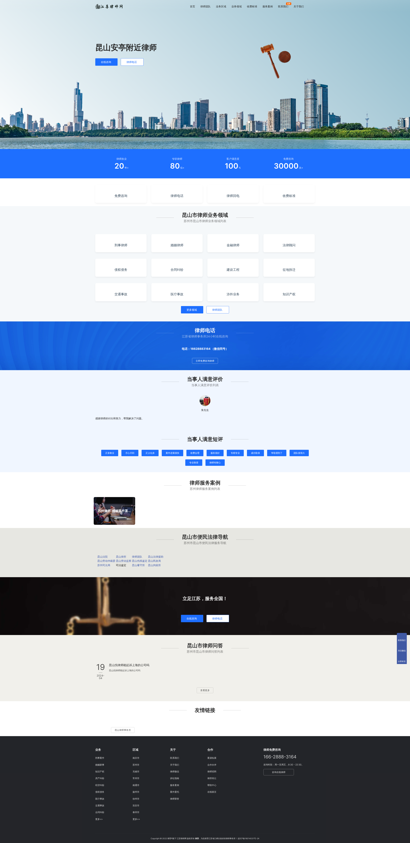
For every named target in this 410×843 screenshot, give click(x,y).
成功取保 (255, 453)
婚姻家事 (99, 764)
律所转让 (211, 778)
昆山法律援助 (155, 556)
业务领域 (236, 6)
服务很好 (215, 453)
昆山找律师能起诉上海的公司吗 (129, 665)
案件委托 (174, 791)
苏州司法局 (103, 565)
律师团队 (205, 6)
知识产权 (99, 771)
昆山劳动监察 (123, 560)
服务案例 (267, 6)
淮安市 (136, 805)
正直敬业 (109, 453)
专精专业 (235, 453)
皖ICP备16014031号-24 (248, 838)
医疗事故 (99, 798)
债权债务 (99, 791)
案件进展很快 (172, 453)
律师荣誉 (174, 798)
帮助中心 (211, 785)
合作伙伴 (211, 764)
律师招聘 (211, 771)
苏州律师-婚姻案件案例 (114, 511)
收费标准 (252, 6)
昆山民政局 (154, 560)
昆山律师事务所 (123, 730)
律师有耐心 (215, 462)
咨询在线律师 (278, 772)
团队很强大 (299, 453)
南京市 (136, 757)
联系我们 (283, 6)
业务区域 (221, 6)
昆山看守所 (138, 565)
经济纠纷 (99, 785)
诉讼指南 (174, 778)
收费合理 (194, 453)
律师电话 (132, 62)
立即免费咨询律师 (205, 360)
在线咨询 (106, 62)
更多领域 (192, 309)
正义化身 (150, 453)
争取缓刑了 (276, 453)
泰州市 (136, 812)
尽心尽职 (129, 453)
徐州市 (136, 798)
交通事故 (99, 805)
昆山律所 (121, 556)
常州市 (136, 778)
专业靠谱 (193, 462)
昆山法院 (102, 556)
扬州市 (136, 791)
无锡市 (136, 771)
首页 (192, 6)
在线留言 (211, 791)
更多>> (99, 819)
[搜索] (313, 6)
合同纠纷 (99, 812)
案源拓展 (211, 757)
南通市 (136, 785)
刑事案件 (99, 757)
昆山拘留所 (154, 565)
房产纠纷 (99, 778)
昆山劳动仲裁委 (106, 560)
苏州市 (136, 764)
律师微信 (174, 771)
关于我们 (299, 6)
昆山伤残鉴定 (139, 560)
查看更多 (205, 690)
